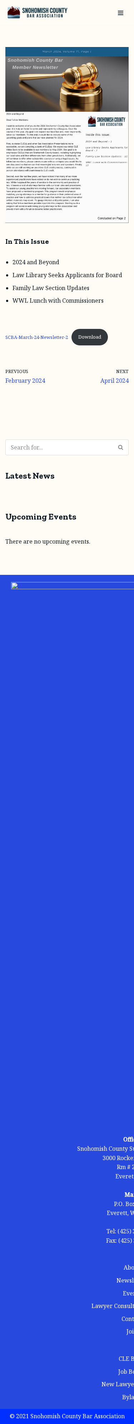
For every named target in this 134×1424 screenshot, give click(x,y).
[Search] (121, 447)
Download (89, 337)
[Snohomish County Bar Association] (37, 12)
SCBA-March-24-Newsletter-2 (36, 337)
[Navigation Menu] (121, 13)
